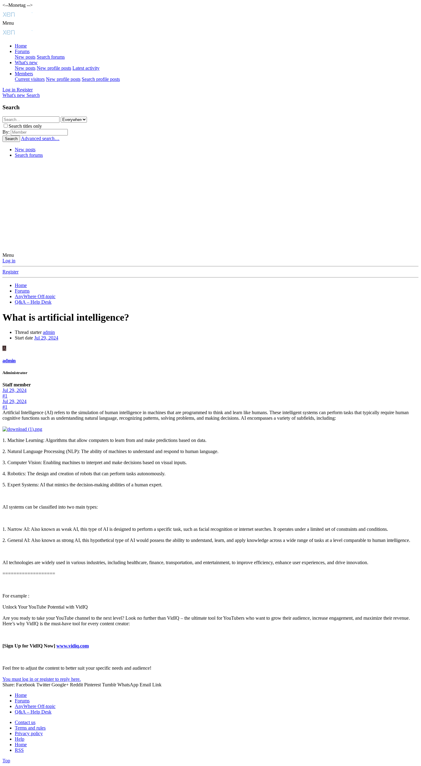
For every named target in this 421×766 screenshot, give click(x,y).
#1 (4, 395)
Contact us (25, 722)
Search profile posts (101, 79)
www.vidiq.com (72, 645)
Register (10, 271)
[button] (8, 23)
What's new (26, 62)
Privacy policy (29, 733)
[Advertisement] (210, 206)
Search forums (51, 57)
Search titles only (25, 126)
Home (21, 45)
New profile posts (54, 68)
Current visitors (30, 79)
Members (24, 73)
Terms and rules (30, 728)
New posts (25, 57)
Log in (8, 260)
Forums (22, 51)
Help (19, 739)
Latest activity (86, 68)
